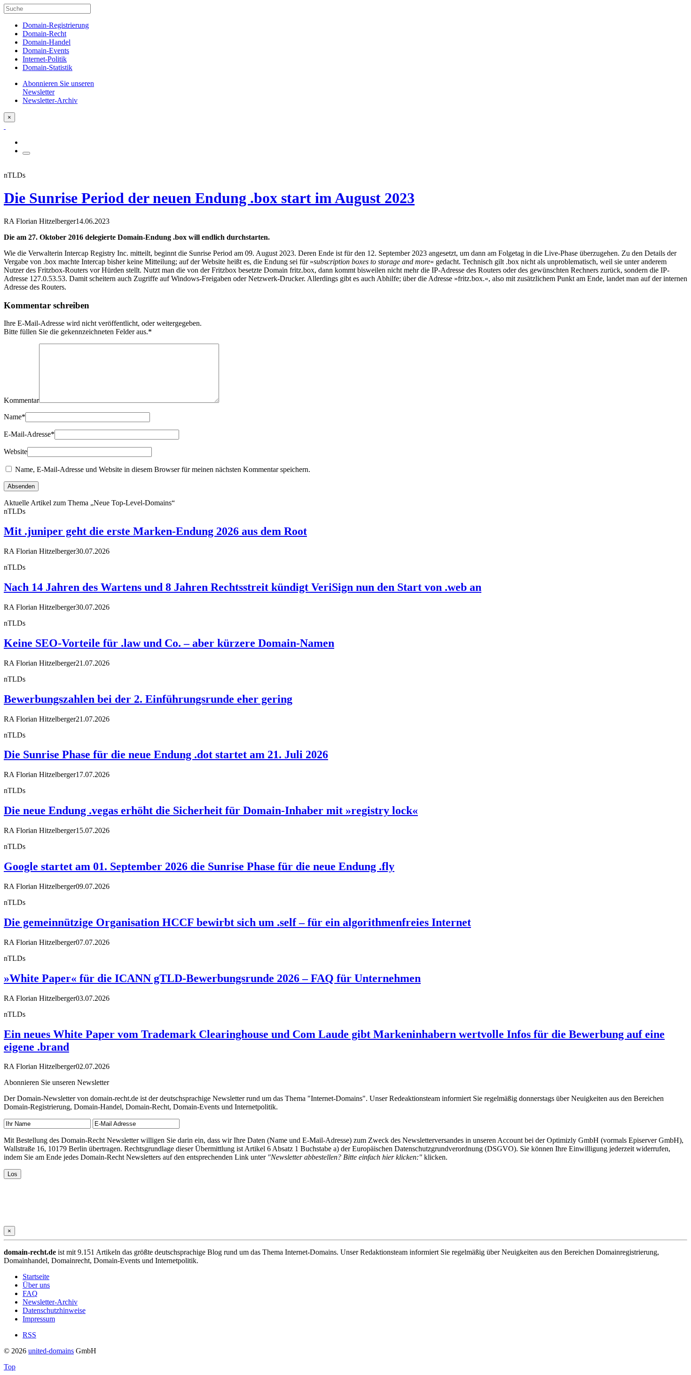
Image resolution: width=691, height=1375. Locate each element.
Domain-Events (46, 51)
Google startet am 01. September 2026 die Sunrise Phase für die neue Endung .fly (199, 866)
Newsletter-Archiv (50, 1302)
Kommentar (21, 400)
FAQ (30, 1293)
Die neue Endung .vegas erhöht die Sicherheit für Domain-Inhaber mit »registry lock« (211, 810)
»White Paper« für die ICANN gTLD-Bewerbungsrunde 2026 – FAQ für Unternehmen (212, 978)
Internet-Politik (45, 59)
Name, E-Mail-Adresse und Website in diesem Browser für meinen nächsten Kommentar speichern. (162, 469)
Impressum (39, 1319)
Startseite (36, 1277)
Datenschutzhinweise (54, 1310)
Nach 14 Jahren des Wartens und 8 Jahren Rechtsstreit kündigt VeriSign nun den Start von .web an (242, 587)
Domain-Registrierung (56, 25)
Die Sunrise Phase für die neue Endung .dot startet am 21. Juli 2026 (166, 754)
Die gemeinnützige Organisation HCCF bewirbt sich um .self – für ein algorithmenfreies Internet (237, 922)
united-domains (51, 1351)
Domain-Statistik (47, 67)
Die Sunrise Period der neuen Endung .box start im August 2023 (209, 197)
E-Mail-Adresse (29, 434)
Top (10, 1367)
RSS (29, 1335)
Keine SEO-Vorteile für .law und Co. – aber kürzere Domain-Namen (169, 643)
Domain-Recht (44, 34)
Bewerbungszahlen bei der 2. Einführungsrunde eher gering (148, 699)
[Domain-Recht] (5, 126)
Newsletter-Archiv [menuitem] (50, 100)
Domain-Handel (47, 42)
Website (15, 452)
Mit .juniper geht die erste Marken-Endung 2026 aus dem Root (155, 531)
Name (14, 417)
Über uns (36, 1285)
